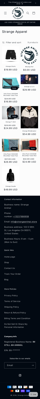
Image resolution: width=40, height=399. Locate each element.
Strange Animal (23, 395)
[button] (5, 13)
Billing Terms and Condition (17, 318)
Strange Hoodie (11, 186)
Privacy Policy (11, 295)
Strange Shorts (10, 66)
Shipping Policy (11, 307)
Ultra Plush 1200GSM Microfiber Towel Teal (11, 94)
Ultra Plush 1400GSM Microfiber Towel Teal (11, 155)
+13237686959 (21, 216)
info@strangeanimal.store (24, 221)
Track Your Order (12, 274)
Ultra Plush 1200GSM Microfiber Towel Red (29, 154)
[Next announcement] (35, 3)
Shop (6, 262)
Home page (9, 257)
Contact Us (9, 268)
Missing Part (29, 66)
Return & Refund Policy (15, 313)
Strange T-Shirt (11, 122)
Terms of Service (12, 301)
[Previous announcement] (4, 3)
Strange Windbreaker (29, 131)
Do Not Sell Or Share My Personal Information (15, 325)
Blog (6, 279)
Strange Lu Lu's (29, 86)
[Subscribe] (33, 365)
